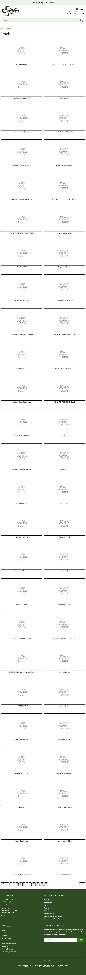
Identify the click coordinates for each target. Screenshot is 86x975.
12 (42, 884)
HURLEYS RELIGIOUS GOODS (64, 638)
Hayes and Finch (64, 267)
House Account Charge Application (54, 919)
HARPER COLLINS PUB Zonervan (64, 199)
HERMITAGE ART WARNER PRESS (64, 368)
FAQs (45, 905)
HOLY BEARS (64, 503)
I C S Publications (64, 672)
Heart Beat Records (22, 301)
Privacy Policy (5, 946)
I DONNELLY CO (22, 706)
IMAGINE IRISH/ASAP (64, 773)
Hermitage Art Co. (21, 368)
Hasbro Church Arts (64, 233)
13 (46, 884)
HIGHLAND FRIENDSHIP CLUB (64, 402)
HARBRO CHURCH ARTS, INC (21, 199)
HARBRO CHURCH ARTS (22, 166)
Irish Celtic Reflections (64, 875)
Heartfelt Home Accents (64, 301)
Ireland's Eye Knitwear (22, 875)
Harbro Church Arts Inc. (64, 166)
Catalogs (4, 935)
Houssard (64, 571)
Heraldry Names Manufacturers (22, 334)
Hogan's (64, 469)
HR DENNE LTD (64, 605)
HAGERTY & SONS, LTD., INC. (64, 64)
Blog (3, 941)
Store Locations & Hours (9, 943)
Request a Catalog (49, 913)
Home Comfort (64, 537)
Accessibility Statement (9, 952)
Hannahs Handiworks (21, 132)
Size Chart (47, 911)
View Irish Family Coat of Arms (53, 916)
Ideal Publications (21, 740)
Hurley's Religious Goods (22, 638)
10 (34, 884)
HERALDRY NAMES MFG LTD (64, 334)
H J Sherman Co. (22, 64)
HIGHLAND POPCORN (22, 436)
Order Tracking (48, 900)
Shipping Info (48, 902)
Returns (46, 908)
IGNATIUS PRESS (64, 740)
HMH (64, 436)
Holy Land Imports (21, 537)
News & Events (6, 938)
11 (38, 884)
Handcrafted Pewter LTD (22, 98)
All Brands (9, 28)
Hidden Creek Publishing (22, 402)
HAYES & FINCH (21, 267)
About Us (4, 930)
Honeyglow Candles (21, 571)
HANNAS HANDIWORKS (64, 132)
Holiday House (21, 503)
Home (2, 28)
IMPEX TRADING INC (64, 807)
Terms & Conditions (7, 949)
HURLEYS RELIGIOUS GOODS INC (21, 672)
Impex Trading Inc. (21, 841)
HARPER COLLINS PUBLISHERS (22, 233)
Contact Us (5, 933)
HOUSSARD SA (21, 605)
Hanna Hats (64, 98)
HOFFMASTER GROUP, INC (21, 469)
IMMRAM (21, 807)
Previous (5, 884)
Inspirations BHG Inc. (64, 841)
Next (81, 884)
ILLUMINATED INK (21, 773)
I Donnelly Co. (64, 706)
